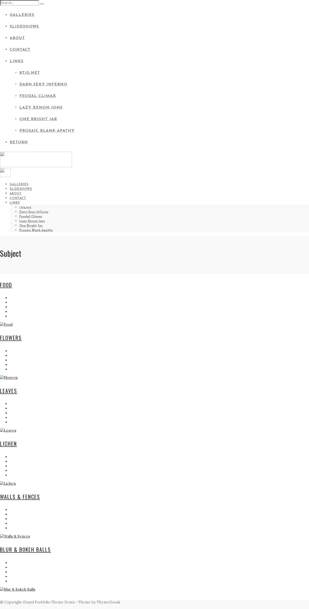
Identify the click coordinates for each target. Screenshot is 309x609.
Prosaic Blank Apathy (47, 131)
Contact (20, 50)
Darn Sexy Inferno (43, 84)
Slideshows (24, 26)
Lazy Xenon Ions (41, 108)
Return (19, 142)
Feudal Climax (37, 96)
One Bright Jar (38, 119)
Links (16, 61)
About (17, 38)
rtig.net (29, 73)
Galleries (22, 15)
